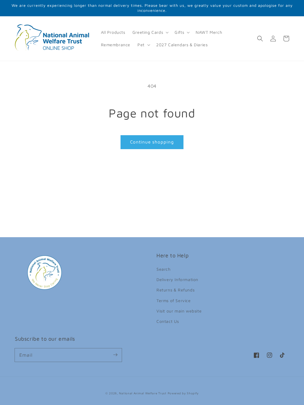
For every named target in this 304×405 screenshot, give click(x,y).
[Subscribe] (115, 354)
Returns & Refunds (175, 289)
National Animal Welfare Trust (142, 393)
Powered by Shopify (183, 393)
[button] (150, 32)
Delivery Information (177, 279)
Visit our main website (179, 310)
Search (163, 269)
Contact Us (167, 321)
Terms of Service (173, 300)
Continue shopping (152, 141)
